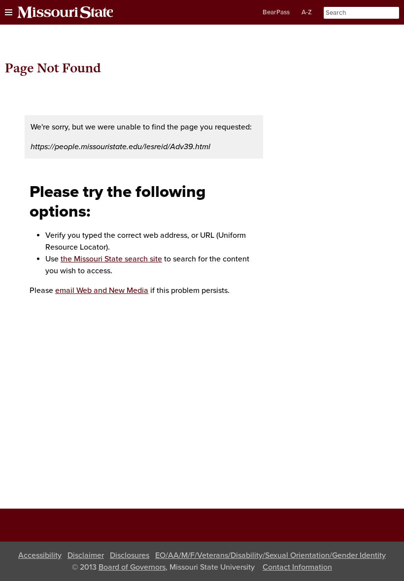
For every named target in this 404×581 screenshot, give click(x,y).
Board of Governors (132, 567)
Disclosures (129, 555)
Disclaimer (85, 555)
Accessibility (40, 555)
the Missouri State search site (111, 259)
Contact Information (297, 567)
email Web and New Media (101, 290)
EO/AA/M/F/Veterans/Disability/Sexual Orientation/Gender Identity (270, 555)
